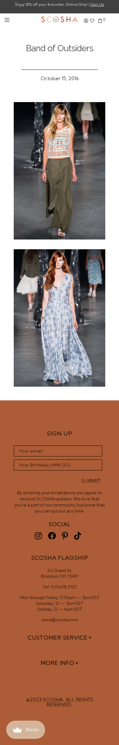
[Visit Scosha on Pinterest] (65, 536)
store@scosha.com (59, 620)
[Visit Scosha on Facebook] (52, 536)
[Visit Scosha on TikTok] (77, 536)
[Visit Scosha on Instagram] (38, 536)
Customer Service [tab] (58, 637)
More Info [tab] (57, 663)
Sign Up (97, 4)
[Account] (86, 21)
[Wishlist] (92, 21)
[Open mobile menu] (7, 20)
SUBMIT (91, 481)
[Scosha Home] (59, 19)
